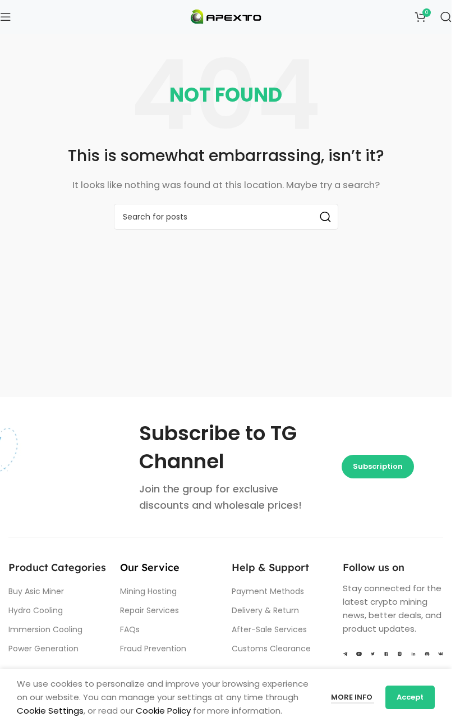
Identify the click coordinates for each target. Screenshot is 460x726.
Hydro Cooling (35, 610)
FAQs (130, 629)
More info (352, 697)
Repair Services (149, 610)
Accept (410, 697)
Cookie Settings (50, 710)
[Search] (446, 17)
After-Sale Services (269, 629)
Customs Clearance (271, 648)
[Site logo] (226, 16)
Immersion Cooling (45, 629)
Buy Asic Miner (36, 591)
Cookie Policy (163, 710)
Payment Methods (268, 591)
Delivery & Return (265, 610)
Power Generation (43, 648)
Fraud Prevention (153, 648)
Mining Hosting (148, 591)
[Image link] (345, 653)
